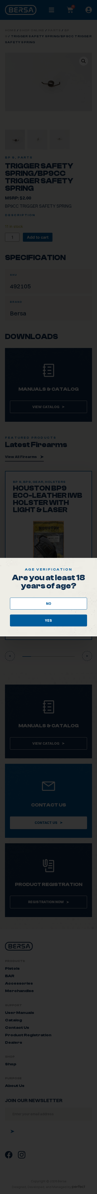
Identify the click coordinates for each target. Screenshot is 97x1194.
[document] (48, 597)
